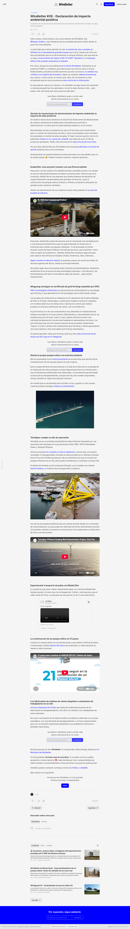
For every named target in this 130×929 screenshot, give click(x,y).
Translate (34, 12)
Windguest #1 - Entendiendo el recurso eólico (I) (51, 885)
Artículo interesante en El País (43, 707)
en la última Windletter (71, 66)
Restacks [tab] (44, 821)
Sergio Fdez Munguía (44, 860)
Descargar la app (72, 926)
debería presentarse (87, 74)
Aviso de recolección (35, 926)
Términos (26, 926)
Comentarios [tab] (35, 821)
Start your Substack (59, 926)
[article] (65, 857)
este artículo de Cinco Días (84, 142)
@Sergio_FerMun (37, 42)
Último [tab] (43, 845)
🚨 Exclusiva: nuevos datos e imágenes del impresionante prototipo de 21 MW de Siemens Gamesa (55, 852)
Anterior (38, 808)
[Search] (97, 4)
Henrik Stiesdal (36, 468)
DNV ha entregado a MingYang (43, 290)
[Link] (27, 114)
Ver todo (35, 900)
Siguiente (92, 808)
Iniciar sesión (122, 4)
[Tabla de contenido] (2, 464)
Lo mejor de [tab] (35, 845)
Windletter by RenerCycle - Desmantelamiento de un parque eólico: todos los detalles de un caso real (53, 869)
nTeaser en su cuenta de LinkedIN (53, 139)
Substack (110, 926)
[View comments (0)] (39, 34)
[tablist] (39, 822)
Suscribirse (109, 4)
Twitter (75, 768)
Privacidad (20, 926)
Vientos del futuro (57, 645)
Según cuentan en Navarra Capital (45, 260)
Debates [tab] (49, 845)
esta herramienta (60, 359)
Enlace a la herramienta (64, 386)
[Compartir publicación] (101, 4)
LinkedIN (83, 768)
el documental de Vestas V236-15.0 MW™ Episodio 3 (60, 58)
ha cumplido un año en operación (60, 452)
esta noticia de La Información (76, 80)
